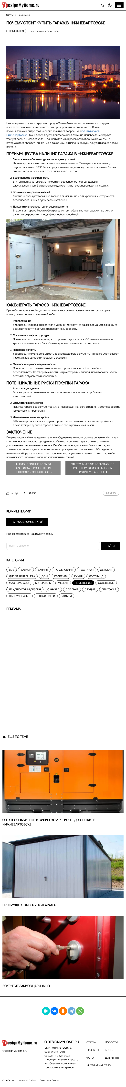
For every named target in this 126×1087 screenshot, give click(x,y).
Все (11, 569)
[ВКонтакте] (54, 1011)
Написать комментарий (27, 522)
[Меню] (119, 5)
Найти (110, 546)
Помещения (16, 31)
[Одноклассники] (63, 1011)
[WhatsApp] (80, 1011)
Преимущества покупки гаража (29, 905)
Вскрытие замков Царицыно (26, 986)
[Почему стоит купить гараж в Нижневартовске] (63, 82)
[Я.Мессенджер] (46, 1011)
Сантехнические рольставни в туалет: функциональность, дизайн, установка (92, 468)
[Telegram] (71, 1011)
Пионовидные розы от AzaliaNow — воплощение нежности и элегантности (33, 468)
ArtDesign (37, 31)
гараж (112, 493)
